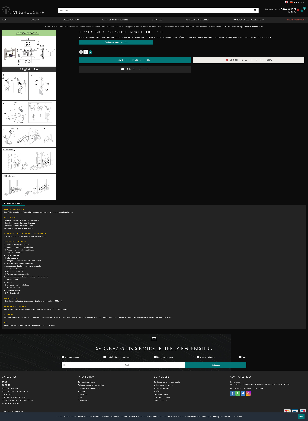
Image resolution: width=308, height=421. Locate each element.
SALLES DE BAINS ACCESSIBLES (115, 20)
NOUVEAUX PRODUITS (296, 20)
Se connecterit (84, 400)
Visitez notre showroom (163, 385)
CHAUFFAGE (157, 20)
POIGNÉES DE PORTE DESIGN (197, 20)
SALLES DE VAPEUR (71, 20)
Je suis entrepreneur (165, 357)
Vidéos (157, 391)
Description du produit (13, 203)
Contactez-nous (137, 69)
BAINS (4, 20)
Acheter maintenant (137, 60)
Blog (80, 397)
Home (47, 26)
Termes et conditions (86, 382)
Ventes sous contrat (162, 388)
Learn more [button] (237, 417)
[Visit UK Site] (286, 2)
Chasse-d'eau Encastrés (68, 26)
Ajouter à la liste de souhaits (250, 60)
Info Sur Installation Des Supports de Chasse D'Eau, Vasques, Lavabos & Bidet (189, 26)
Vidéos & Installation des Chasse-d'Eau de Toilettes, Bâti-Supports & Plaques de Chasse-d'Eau (118, 26)
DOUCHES (35, 20)
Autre (244, 357)
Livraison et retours (162, 397)
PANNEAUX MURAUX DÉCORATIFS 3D (248, 20)
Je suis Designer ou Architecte (118, 357)
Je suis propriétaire (72, 357)
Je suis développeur (207, 357)
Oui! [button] (301, 417)
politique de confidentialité (89, 388)
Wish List (81, 391)
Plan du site (83, 394)
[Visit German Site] (291, 2)
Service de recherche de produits (167, 382)
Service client (299, 2)
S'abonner (216, 365)
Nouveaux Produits (161, 394)
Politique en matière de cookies (91, 385)
